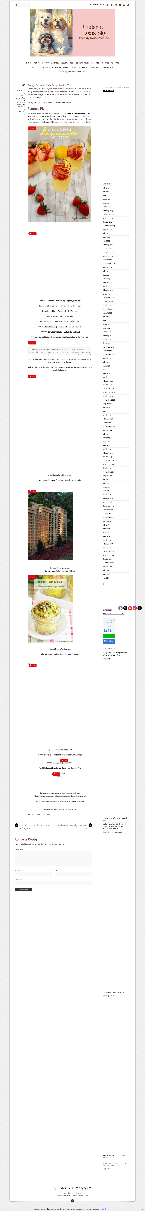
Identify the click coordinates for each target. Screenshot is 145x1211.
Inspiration (108, 67)
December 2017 (108, 506)
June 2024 (106, 237)
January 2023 (107, 294)
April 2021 (106, 373)
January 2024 (107, 248)
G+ (72, 306)
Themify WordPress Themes (79, 1196)
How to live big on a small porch (49, 755)
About (37, 63)
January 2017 (107, 548)
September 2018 (109, 472)
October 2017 (107, 514)
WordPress (67, 1196)
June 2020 (106, 411)
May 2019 (106, 442)
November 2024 (109, 218)
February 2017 (108, 544)
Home (28, 63)
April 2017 (106, 536)
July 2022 (106, 317)
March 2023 (107, 286)
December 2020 (108, 389)
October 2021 (107, 351)
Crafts (18, 105)
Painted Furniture (110, 63)
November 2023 (108, 256)
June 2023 (106, 275)
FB (68, 306)
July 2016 (106, 570)
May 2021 (106, 370)
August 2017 (107, 521)
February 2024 (108, 245)
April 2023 (106, 283)
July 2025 (106, 192)
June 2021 (106, 366)
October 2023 (107, 260)
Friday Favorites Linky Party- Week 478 (74, 827)
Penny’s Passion (52, 321)
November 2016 (108, 555)
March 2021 (107, 377)
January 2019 (107, 457)
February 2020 (108, 419)
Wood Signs (94, 67)
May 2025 (106, 199)
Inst (79, 306)
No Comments (21, 110)
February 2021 (108, 381)
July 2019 (106, 434)
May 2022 (106, 324)
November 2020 (109, 392)
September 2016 (109, 563)
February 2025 (108, 211)
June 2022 (106, 321)
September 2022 (109, 309)
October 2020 (108, 396)
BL (81, 327)
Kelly (23, 95)
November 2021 (108, 347)
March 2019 (107, 449)
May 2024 (106, 241)
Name (18, 870)
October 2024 (108, 222)
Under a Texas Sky (50, 327)
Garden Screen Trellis (52, 571)
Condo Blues (51, 311)
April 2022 (106, 328)
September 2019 (109, 426)
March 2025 (107, 207)
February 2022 (108, 336)
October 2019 (107, 423)
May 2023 (106, 279)
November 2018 (108, 464)
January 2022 (107, 339)
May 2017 (106, 533)
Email (58, 870)
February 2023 (108, 290)
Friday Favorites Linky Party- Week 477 (48, 85)
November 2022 (108, 302)
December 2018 (108, 461)
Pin (75, 306)
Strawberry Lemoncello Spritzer (78, 113)
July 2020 (106, 408)
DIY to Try (36, 67)
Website (18, 879)
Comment (19, 849)
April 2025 (106, 203)
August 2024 (107, 230)
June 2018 (106, 483)
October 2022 (108, 305)
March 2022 (107, 332)
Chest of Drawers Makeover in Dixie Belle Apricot (33, 827)
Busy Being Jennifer (55, 332)
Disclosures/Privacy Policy (72, 72)
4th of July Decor (21, 99)
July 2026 (106, 188)
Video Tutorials (79, 67)
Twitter (63, 306)
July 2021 (106, 362)
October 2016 (107, 559)
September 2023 (109, 264)
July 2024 (106, 233)
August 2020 (107, 404)
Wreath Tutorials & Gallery (56, 67)
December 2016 (108, 551)
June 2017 (106, 529)
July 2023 (106, 271)
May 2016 (106, 578)
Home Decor (20, 107)
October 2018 (107, 468)
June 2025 (106, 195)
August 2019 (107, 430)
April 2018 (106, 491)
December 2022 (108, 298)
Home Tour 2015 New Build (87, 63)
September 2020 (109, 400)
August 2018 (107, 476)
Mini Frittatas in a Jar (48, 654)
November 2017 (108, 510)
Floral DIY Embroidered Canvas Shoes (52, 768)
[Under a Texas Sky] (72, 55)
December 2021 (108, 343)
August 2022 (107, 313)
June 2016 (106, 574)
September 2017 (109, 517)
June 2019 (106, 438)
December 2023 (108, 252)
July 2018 (106, 480)
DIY (23, 105)
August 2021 (107, 358)
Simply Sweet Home (51, 306)
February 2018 (108, 498)
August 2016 (107, 567)
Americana (21, 102)
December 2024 (108, 214)
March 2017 (107, 540)
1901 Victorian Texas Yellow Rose (57, 63)
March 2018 (107, 495)
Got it (104, 1209)
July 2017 (106, 525)
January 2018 (107, 502)
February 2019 (108, 453)
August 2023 (107, 267)
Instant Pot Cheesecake (47, 480)
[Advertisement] (116, 128)
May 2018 (106, 487)
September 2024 (109, 226)
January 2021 (107, 385)
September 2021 (109, 355)
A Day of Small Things (61, 316)
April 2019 (106, 445)
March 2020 (107, 415)
